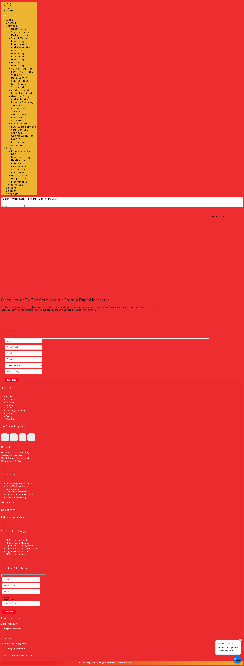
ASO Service (19, 114)
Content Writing (22, 68)
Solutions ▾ (8, 509)
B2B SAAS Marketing (18, 52)
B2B (13, 154)
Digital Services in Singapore (19, 545)
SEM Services (19, 80)
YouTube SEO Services (20, 131)
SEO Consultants (22, 123)
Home (9, 396)
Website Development (20, 76)
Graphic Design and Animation (21, 98)
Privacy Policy (124, 662)
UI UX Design (19, 28)
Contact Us (11, 416)
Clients (9, 407)
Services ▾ (7, 502)
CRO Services (19, 141)
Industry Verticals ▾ (12, 517)
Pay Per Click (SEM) (23, 71)
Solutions (10, 405)
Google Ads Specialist (18, 85)
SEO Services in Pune (16, 554)
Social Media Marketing (19, 40)
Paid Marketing (13, 489)
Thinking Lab (15, 184)
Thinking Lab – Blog (15, 410)
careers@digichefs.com (14, 648)
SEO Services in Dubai (16, 540)
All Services (18, 145)
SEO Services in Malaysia (17, 543)
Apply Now (20, 643)
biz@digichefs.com (12, 628)
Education (17, 163)
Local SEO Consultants (19, 119)
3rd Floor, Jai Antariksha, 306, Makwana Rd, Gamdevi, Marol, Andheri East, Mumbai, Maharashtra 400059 (15, 456)
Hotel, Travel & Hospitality (21, 177)
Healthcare (18, 160)
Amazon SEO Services (19, 110)
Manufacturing (21, 157)
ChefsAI (11, 22)
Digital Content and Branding (20, 494)
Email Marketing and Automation (22, 46)
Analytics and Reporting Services (23, 91)
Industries (13, 148)
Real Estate (18, 166)
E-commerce (19, 181)
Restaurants (19, 172)
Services (11, 25)
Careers (11, 187)
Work (9, 19)
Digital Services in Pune (17, 551)
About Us (12, 193)
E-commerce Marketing (19, 58)
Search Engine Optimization (20, 33)
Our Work (11, 399)
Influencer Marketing (18, 64)
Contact (11, 190)
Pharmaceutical (21, 151)
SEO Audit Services (23, 126)
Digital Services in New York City (21, 548)
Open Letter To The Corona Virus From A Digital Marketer (55, 300)
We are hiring (217, 216)
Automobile (19, 169)
